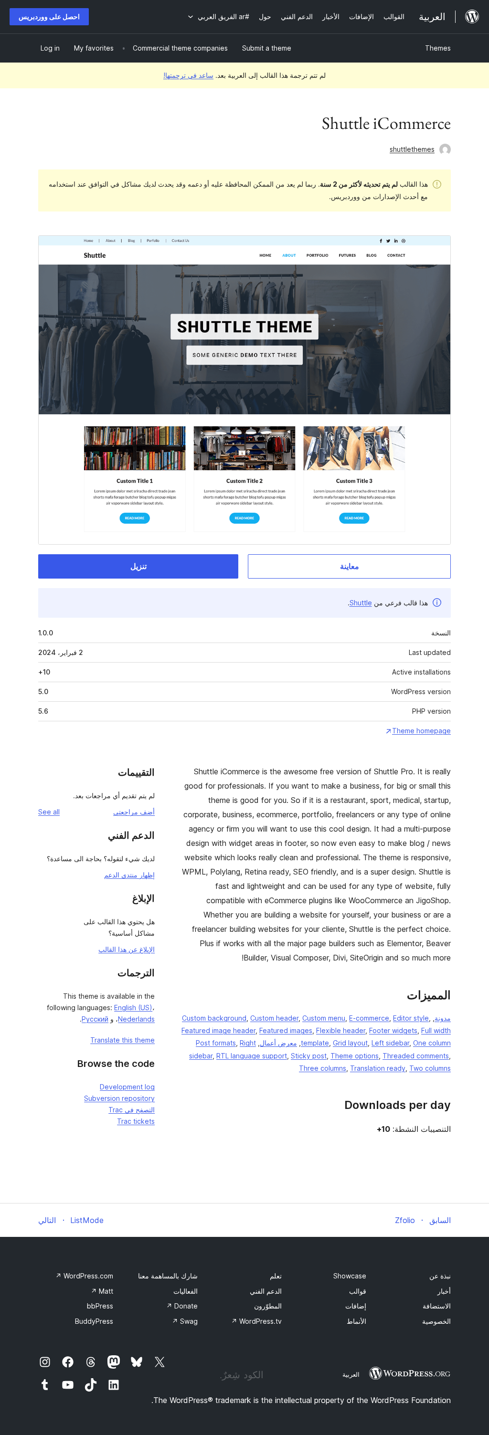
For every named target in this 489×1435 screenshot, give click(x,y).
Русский (95, 1019)
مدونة (443, 1018)
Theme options (354, 1056)
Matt (102, 1291)
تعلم (276, 1276)
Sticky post (309, 1056)
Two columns (430, 1068)
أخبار (444, 1291)
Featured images (285, 1030)
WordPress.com (84, 1276)
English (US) (133, 1007)
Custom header (274, 1018)
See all (49, 812)
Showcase (349, 1276)
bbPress (100, 1306)
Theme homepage (421, 731)
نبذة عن (440, 1276)
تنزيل (138, 566)
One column (432, 1043)
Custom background (214, 1018)
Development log (127, 1087)
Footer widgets (393, 1030)
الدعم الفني (266, 1291)
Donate (182, 1306)
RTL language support (251, 1056)
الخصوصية (436, 1321)
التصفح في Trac (131, 1110)
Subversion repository (119, 1098)
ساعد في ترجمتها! (188, 75)
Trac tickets (136, 1121)
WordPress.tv (256, 1321)
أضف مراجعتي (134, 812)
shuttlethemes (412, 149)
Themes (438, 48)
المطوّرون (268, 1306)
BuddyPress (94, 1321)
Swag (185, 1321)
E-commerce (369, 1018)
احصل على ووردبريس (49, 16)
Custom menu (323, 1018)
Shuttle (361, 603)
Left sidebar (390, 1043)
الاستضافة (437, 1306)
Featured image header (218, 1030)
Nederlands (136, 1019)
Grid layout (350, 1043)
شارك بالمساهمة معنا (168, 1276)
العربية (351, 1374)
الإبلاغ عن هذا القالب (126, 949)
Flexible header (340, 1030)
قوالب (357, 1291)
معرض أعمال (278, 1043)
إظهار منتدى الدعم (129, 875)
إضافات (355, 1306)
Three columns (322, 1068)
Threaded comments (416, 1056)
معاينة (349, 566)
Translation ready (377, 1068)
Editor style (411, 1018)
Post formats (216, 1043)
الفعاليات (185, 1291)
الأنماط (356, 1321)
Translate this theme (122, 1040)
